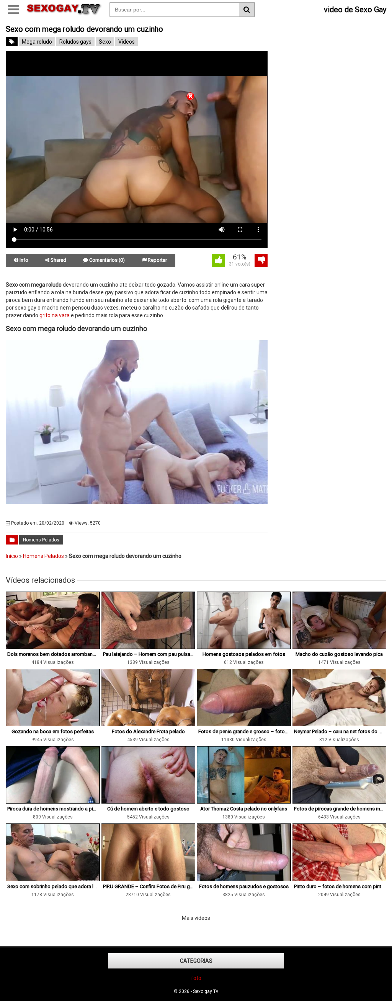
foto (196, 978)
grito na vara (54, 315)
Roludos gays (75, 42)
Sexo (105, 42)
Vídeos (126, 42)
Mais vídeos (196, 918)
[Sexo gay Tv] (64, 14)
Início (12, 556)
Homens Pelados (41, 540)
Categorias (196, 961)
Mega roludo (37, 42)
